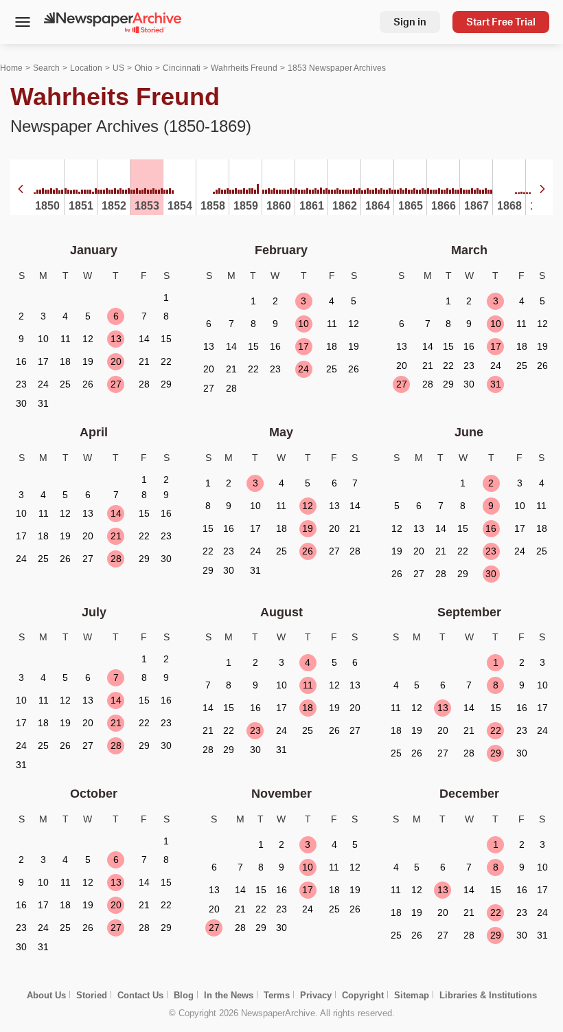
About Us (46, 995)
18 (307, 707)
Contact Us (140, 995)
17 (303, 346)
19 (307, 528)
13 (116, 338)
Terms (277, 995)
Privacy (316, 995)
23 (490, 551)
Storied (91, 995)
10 (303, 323)
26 (307, 551)
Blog (184, 995)
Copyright (363, 995)
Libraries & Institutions (488, 995)
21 (116, 535)
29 (495, 753)
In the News (228, 995)
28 (116, 558)
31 (495, 384)
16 (490, 528)
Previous (20, 189)
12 (307, 505)
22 (495, 730)
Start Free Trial (501, 21)
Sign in (409, 21)
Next (542, 189)
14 (116, 513)
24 (303, 368)
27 (116, 384)
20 (116, 361)
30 (490, 573)
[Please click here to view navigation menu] (22, 23)
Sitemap (411, 995)
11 (308, 685)
